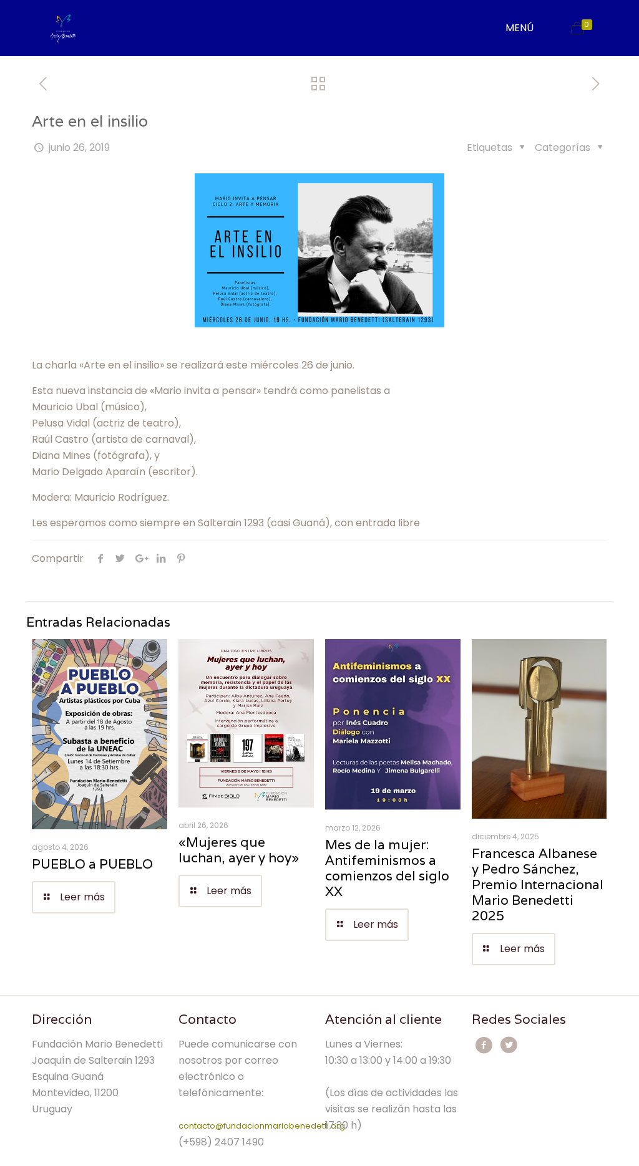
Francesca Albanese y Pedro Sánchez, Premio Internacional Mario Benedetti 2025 (537, 884)
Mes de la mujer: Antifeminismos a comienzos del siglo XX (387, 868)
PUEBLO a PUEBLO (92, 863)
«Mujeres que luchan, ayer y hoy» (238, 850)
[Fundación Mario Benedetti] (62, 28)
